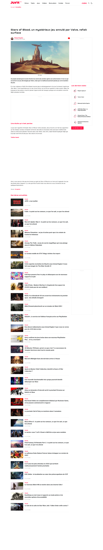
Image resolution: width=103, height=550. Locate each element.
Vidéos (44, 3)
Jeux (38, 3)
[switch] (91, 3)
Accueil (13, 7)
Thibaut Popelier (18, 38)
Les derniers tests (77, 127)
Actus (27, 3)
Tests (33, 3)
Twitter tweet (15, 137)
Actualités (18, 7)
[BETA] (15, 2)
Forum (67, 3)
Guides (61, 3)
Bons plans (52, 3)
